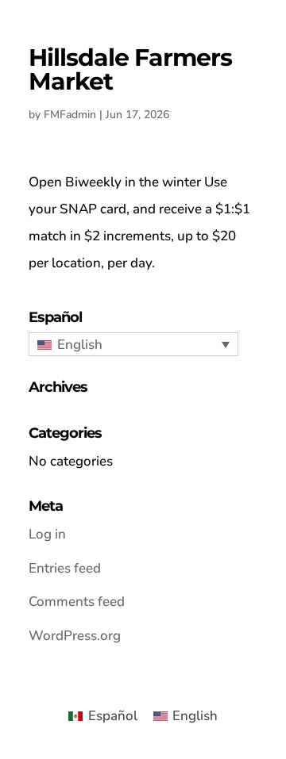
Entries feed (65, 568)
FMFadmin (70, 114)
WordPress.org (75, 636)
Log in (47, 534)
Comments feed (77, 601)
